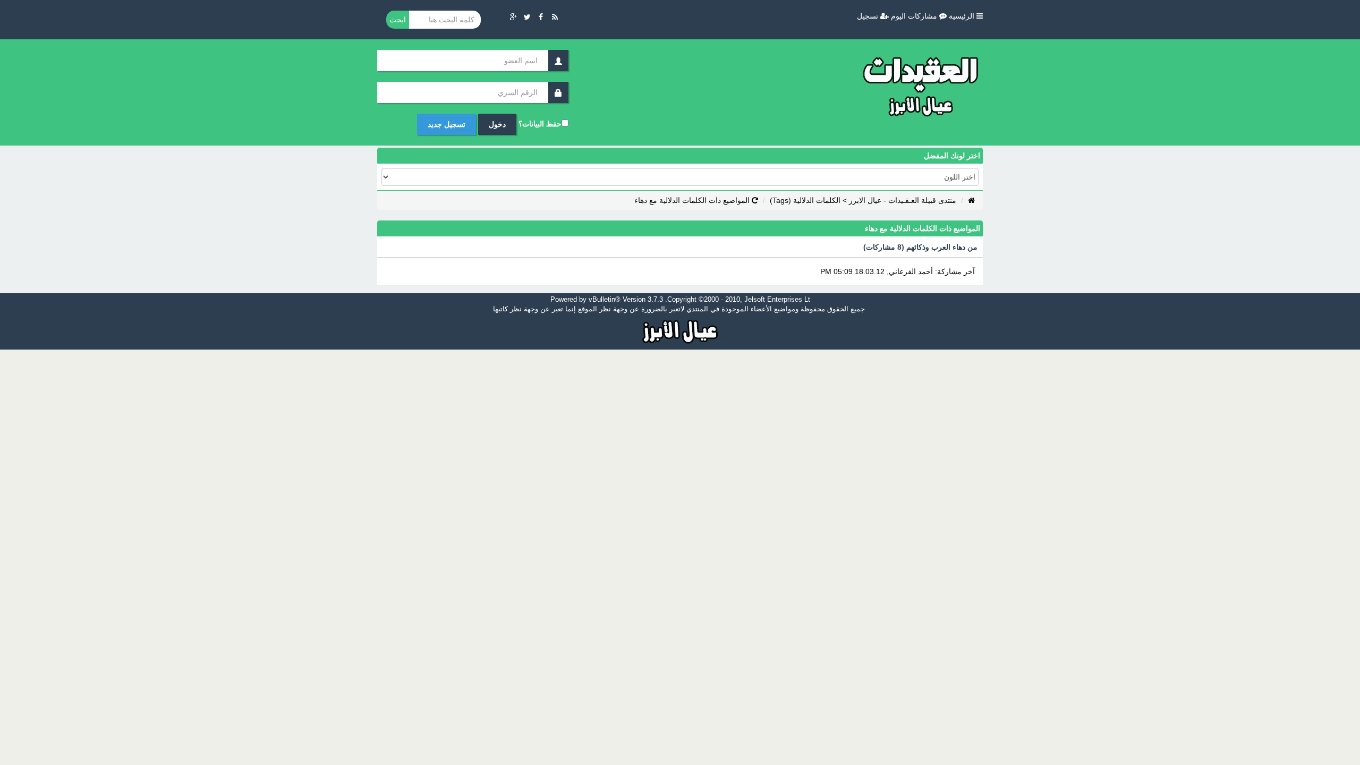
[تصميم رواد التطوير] (680, 330)
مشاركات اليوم (915, 16)
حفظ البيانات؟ (540, 124)
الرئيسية (962, 16)
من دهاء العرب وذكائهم (942, 247)
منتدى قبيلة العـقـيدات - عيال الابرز (902, 200)
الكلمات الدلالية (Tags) (805, 200)
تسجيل (868, 16)
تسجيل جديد (446, 124)
